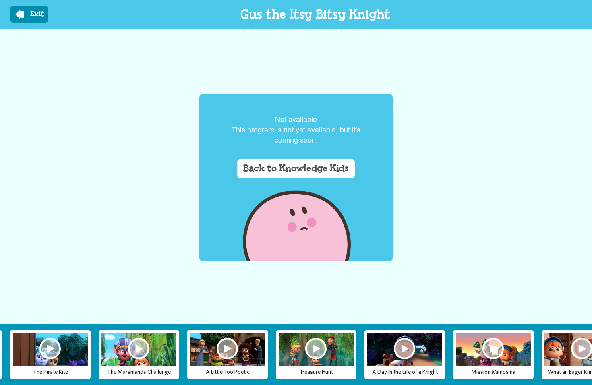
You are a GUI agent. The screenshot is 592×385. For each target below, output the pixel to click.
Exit (37, 14)
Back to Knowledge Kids (296, 168)
